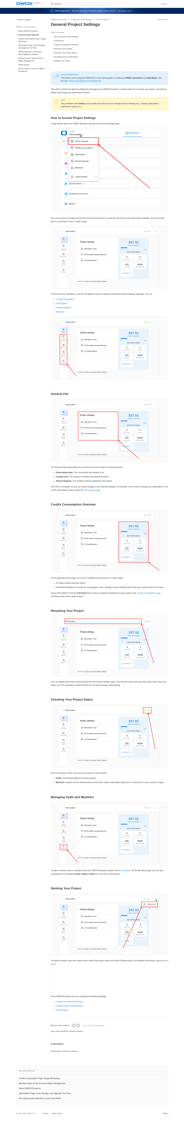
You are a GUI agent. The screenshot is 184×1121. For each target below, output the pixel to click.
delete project (62, 1010)
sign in (59, 1051)
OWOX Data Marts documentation (84, 81)
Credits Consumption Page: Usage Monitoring (32, 40)
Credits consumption (65, 299)
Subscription (61, 303)
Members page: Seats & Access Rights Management (30, 59)
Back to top (22, 1113)
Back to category (24, 20)
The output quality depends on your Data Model (40, 1098)
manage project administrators (69, 1006)
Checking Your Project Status (65, 53)
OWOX (25, 3)
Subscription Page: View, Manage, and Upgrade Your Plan (31, 46)
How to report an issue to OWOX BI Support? (31, 70)
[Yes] (74, 1025)
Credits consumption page (148, 593)
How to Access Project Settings (66, 37)
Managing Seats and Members (66, 57)
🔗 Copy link (163, 19)
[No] (78, 1025)
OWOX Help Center (59, 19)
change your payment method (69, 1001)
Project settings (102, 19)
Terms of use (57, 1113)
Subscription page (92, 490)
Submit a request (76, 1031)
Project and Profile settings (81, 19)
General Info (59, 41)
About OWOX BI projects (28, 31)
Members (60, 312)
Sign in (165, 1113)
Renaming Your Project (63, 49)
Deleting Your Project (62, 61)
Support (38, 3)
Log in (164, 4)
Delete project (23, 65)
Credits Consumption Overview (66, 45)
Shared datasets (63, 308)
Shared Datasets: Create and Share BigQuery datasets (29, 53)
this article (125, 870)
